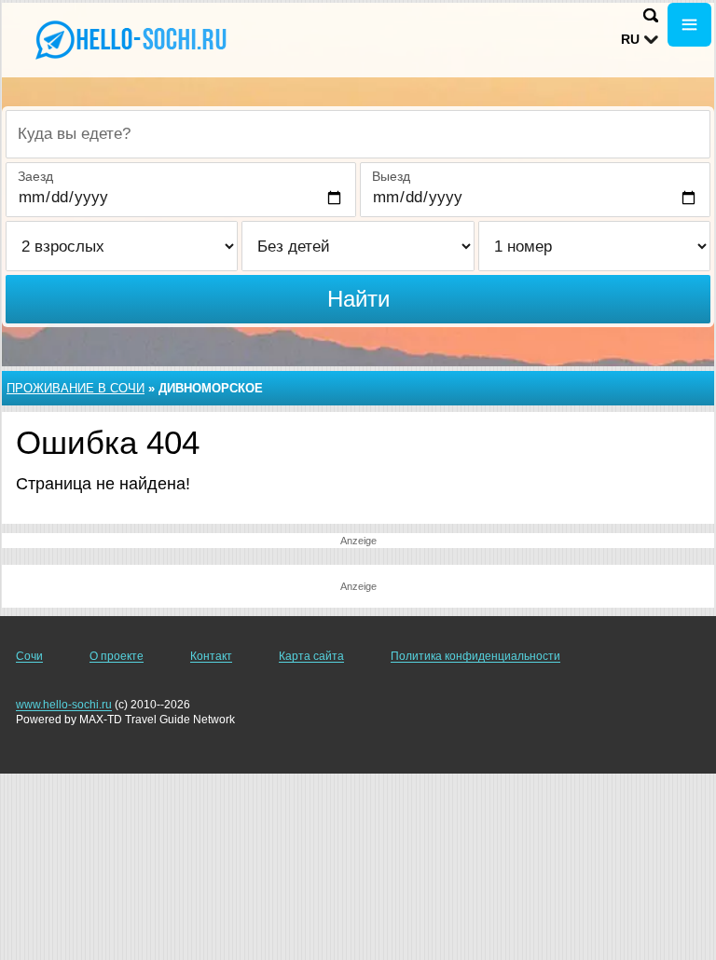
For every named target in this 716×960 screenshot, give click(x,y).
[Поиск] (650, 15)
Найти (358, 298)
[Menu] (689, 25)
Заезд (35, 176)
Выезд (391, 176)
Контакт (211, 656)
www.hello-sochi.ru (64, 704)
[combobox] (358, 134)
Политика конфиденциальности (475, 656)
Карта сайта (311, 656)
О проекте (117, 656)
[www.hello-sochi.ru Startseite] (130, 38)
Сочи (29, 656)
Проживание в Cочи (76, 388)
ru (630, 39)
